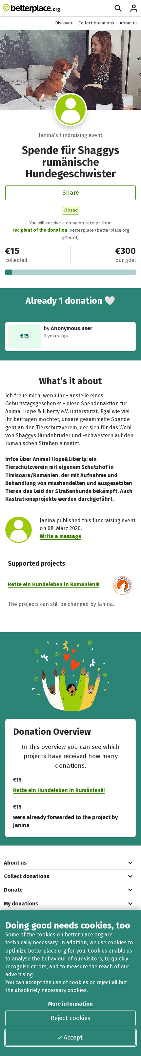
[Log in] (134, 8)
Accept (73, 1037)
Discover (64, 23)
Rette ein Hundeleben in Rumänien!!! (53, 584)
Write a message (60, 536)
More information (70, 1004)
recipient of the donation (39, 230)
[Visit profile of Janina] (70, 109)
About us (129, 23)
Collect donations (96, 23)
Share (70, 192)
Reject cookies (70, 1018)
